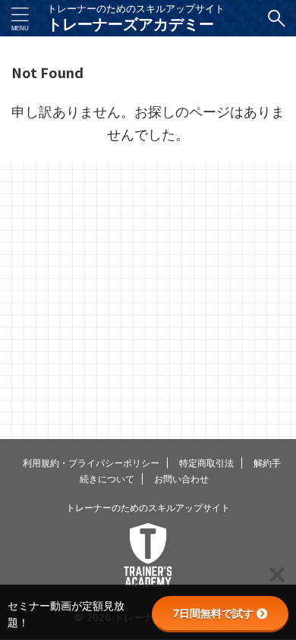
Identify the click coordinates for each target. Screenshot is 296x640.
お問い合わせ (181, 479)
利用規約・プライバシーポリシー (91, 463)
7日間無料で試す (213, 613)
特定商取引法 (206, 463)
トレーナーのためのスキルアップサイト (148, 507)
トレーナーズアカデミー (130, 24)
